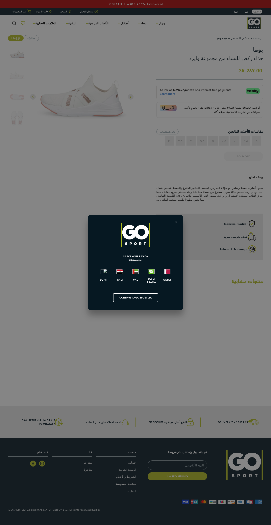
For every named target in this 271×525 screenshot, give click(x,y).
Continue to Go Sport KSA (135, 297)
